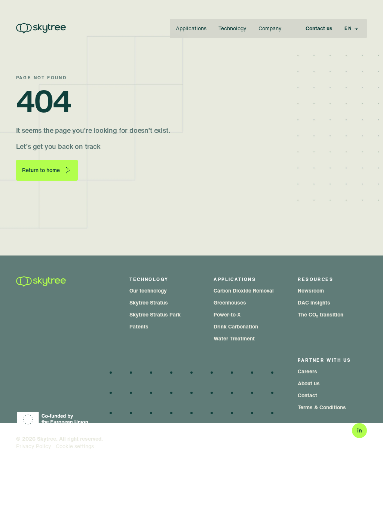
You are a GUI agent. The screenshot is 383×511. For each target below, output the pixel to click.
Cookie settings (75, 446)
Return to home (41, 170)
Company (270, 28)
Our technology (148, 290)
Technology (232, 28)
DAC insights (314, 302)
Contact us (319, 28)
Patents (138, 326)
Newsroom (311, 290)
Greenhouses (230, 302)
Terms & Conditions (322, 407)
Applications (191, 28)
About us (309, 383)
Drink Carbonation (236, 326)
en (348, 28)
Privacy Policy (33, 446)
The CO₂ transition (320, 314)
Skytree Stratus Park (155, 314)
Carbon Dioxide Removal (244, 290)
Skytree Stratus (148, 302)
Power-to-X (227, 314)
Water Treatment (234, 338)
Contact (307, 395)
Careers (307, 371)
